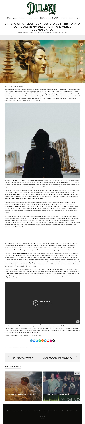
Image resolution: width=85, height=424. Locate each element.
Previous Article (17, 355)
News (30, 18)
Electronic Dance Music (30, 32)
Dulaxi (20, 32)
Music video (43, 348)
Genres (36, 18)
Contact (64, 18)
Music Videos (42, 18)
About (71, 18)
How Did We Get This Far (20, 348)
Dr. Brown (25, 336)
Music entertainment (34, 348)
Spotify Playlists (56, 18)
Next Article (68, 355)
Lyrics (48, 18)
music (27, 348)
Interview (23, 18)
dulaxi (12, 348)
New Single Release (51, 348)
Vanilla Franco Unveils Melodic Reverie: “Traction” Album (24, 358)
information (14, 336)
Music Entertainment (12, 18)
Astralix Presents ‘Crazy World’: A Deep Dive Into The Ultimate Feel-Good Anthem (57, 358)
